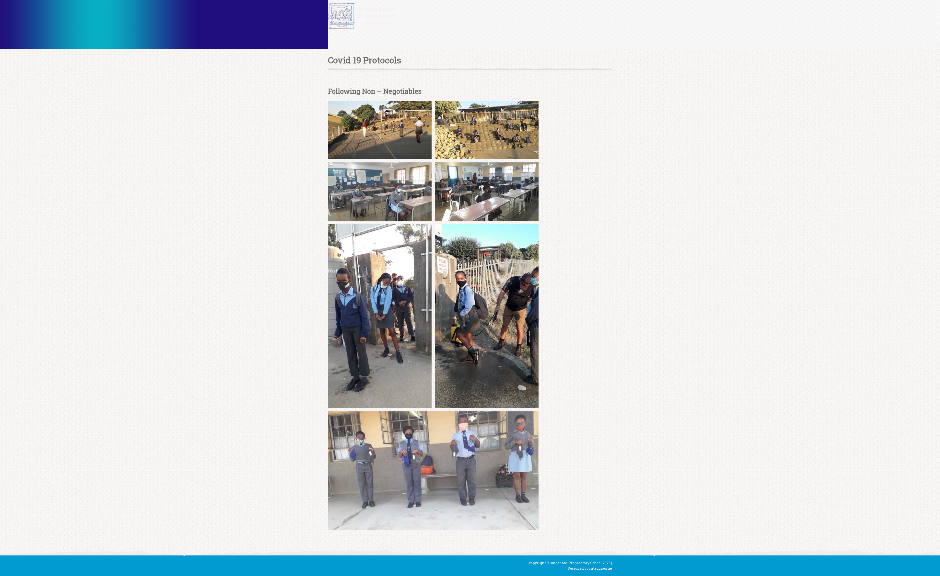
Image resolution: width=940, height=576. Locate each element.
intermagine (600, 568)
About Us (483, 13)
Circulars (545, 13)
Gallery (570, 13)
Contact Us (597, 13)
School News (514, 13)
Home (459, 13)
